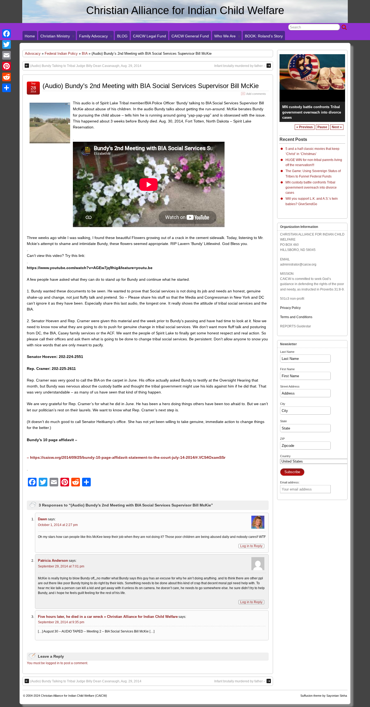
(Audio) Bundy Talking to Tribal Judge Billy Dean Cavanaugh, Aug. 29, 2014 (85, 66)
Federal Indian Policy (61, 53)
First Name (287, 369)
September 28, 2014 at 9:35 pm (61, 622)
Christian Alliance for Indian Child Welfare (185, 10)
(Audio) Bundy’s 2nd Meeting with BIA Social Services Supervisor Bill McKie (151, 85)
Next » (337, 127)
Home (30, 36)
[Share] (6, 87)
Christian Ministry (55, 36)
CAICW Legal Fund (149, 36)
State (283, 421)
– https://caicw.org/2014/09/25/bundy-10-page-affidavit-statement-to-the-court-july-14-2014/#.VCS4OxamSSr (126, 457)
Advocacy (33, 53)
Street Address (290, 386)
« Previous (304, 127)
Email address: (290, 482)
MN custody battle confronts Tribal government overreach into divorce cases (311, 112)
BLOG (122, 36)
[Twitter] (6, 44)
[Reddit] (6, 77)
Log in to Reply (251, 546)
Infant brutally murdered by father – (239, 66)
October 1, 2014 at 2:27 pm (58, 525)
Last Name (287, 351)
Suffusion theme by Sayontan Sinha (323, 695)
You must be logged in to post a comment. (57, 663)
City (282, 403)
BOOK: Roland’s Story (264, 36)
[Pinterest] (6, 66)
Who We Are (225, 36)
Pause (322, 127)
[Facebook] (6, 33)
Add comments (256, 93)
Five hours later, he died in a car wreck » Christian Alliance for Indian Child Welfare (108, 617)
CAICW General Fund (190, 36)
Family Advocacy (93, 36)
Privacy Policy (290, 308)
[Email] (6, 55)
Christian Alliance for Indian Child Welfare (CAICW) (74, 695)
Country (285, 456)
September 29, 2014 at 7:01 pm (61, 566)
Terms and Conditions (296, 317)
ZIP (282, 438)
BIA (84, 53)
